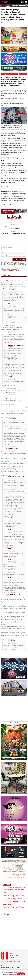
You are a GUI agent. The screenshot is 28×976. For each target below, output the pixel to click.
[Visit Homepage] (6, 2)
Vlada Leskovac (17, 305)
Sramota (15, 579)
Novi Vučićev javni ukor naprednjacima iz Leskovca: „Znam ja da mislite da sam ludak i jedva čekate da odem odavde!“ (14, 895)
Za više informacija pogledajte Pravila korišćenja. (10, 270)
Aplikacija (18, 967)
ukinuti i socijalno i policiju (19, 641)
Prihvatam (21, 974)
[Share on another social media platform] (23, 74)
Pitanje (15, 316)
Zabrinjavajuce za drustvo (19, 478)
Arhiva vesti (12, 967)
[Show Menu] (26, 2)
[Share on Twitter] (14, 74)
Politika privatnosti (5, 967)
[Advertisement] (14, 932)
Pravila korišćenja (15, 965)
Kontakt (2, 965)
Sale (15, 334)
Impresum (8, 965)
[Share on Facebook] (5, 74)
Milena (15, 550)
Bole (15, 348)
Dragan (15, 561)
